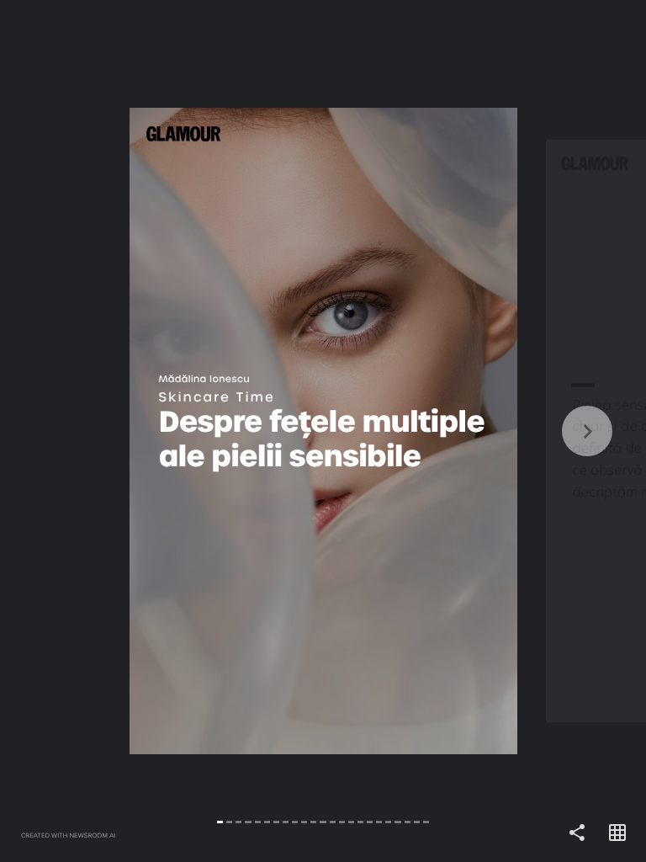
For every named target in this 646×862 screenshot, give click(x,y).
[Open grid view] (617, 833)
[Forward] (484, 431)
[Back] (161, 431)
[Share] (577, 833)
